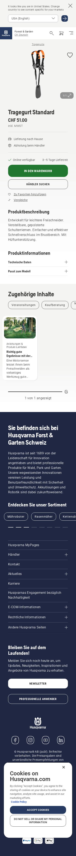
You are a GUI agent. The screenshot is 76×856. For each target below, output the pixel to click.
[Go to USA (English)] (64, 18)
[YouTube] (46, 740)
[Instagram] (30, 740)
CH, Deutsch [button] (21, 34)
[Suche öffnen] (52, 33)
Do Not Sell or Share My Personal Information (38, 820)
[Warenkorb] (61, 33)
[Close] (63, 767)
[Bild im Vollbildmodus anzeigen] (38, 75)
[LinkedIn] (61, 740)
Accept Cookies (38, 809)
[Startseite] (6, 33)
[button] (69, 55)
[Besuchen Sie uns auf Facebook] (15, 740)
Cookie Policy (19, 801)
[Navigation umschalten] (71, 33)
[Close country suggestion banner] (70, 5)
